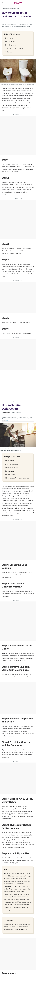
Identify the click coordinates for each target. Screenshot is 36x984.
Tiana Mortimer (6, 412)
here (7, 27)
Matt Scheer (6, 20)
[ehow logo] (18, 2)
